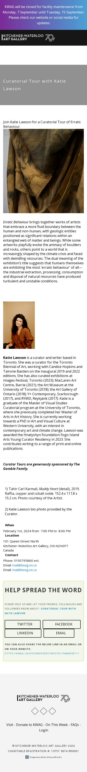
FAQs (75, 724)
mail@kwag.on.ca (24, 565)
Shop (39, 50)
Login (43, 730)
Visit (61, 47)
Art (18, 47)
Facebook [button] (62, 624)
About (21, 50)
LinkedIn (24, 633)
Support (56, 50)
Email (60, 633)
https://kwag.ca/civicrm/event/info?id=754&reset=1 (42, 653)
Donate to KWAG (29, 724)
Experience (39, 47)
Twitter (23, 624)
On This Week (57, 724)
